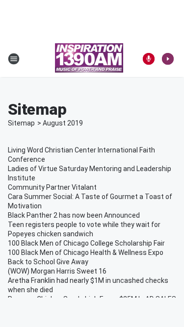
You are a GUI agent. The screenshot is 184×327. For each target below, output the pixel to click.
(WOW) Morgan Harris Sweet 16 (57, 271)
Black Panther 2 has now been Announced (74, 215)
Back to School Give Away (48, 262)
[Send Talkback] (149, 59)
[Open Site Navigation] (14, 59)
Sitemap (21, 123)
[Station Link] (89, 59)
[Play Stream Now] (168, 59)
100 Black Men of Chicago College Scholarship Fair (86, 243)
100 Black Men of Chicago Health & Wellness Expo (85, 252)
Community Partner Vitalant (52, 187)
